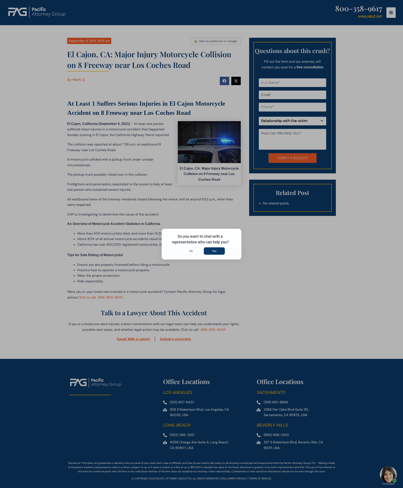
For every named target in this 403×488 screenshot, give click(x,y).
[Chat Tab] (201, 244)
